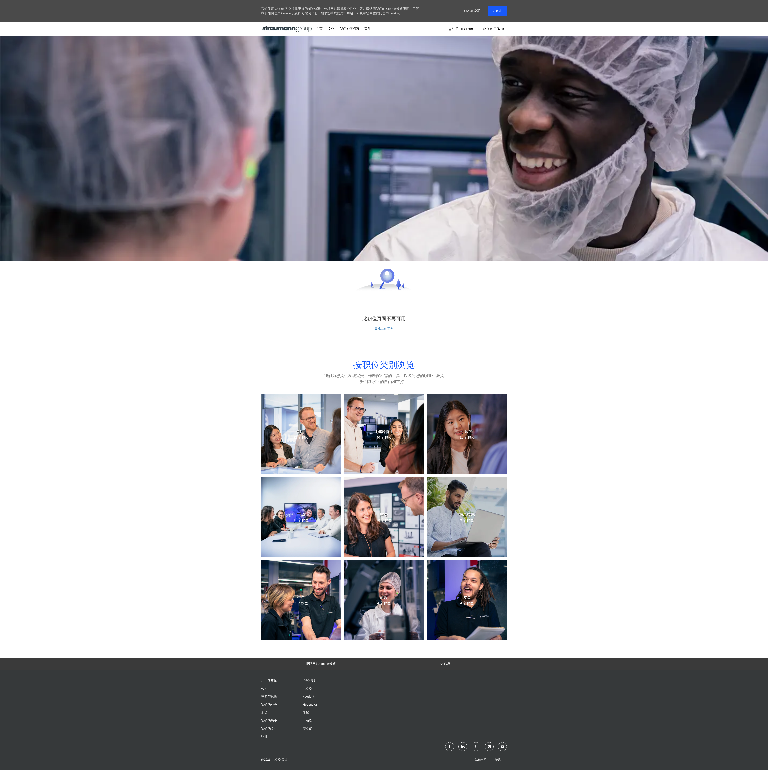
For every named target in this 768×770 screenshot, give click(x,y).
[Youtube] (502, 746)
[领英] (462, 746)
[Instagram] (489, 746)
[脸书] (449, 746)
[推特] (476, 746)
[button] (453, 29)
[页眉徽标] (287, 29)
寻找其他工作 (384, 329)
